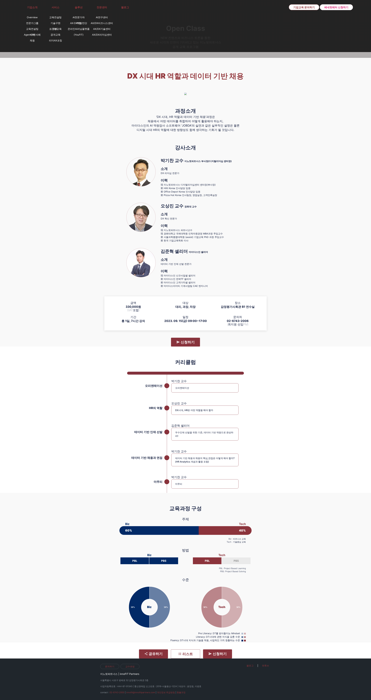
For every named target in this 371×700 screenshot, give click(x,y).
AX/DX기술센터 (102, 28)
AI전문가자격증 (79, 18)
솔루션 (79, 7)
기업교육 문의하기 (304, 7)
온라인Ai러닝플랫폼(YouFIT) (79, 29)
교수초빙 (130, 666)
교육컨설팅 (55, 17)
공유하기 (155, 654)
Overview (32, 17)
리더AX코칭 (55, 40)
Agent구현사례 (32, 34)
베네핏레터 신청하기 (336, 7)
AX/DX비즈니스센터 (102, 23)
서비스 (55, 7)
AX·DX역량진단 (79, 23)
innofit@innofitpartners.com (140, 692)
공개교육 (55, 34)
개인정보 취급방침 (166, 692)
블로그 (125, 7)
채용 (32, 40)
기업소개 (32, 7)
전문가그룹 (32, 23)
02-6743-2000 (117, 692)
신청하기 (187, 342)
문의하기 (109, 666)
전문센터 (102, 7)
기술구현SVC (55, 24)
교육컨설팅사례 (32, 29)
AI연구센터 (102, 17)
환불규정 (181, 692)
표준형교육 (55, 28)
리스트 (187, 654)
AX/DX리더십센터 (102, 34)
